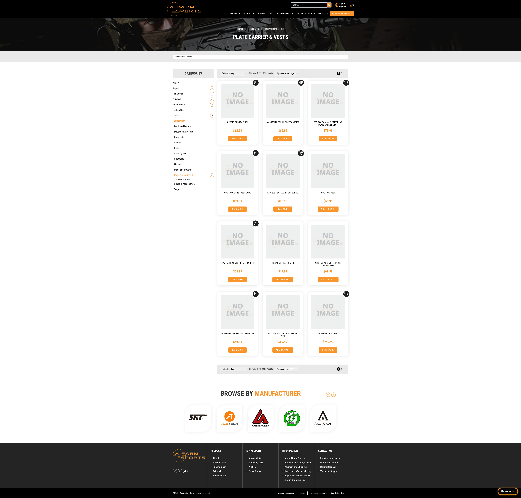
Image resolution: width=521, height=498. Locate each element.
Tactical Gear (253, 29)
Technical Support (329, 471)
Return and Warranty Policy (298, 471)
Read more (237, 138)
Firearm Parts (179, 104)
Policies (302, 493)
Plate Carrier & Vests (184, 175)
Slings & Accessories (184, 184)
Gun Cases (179, 159)
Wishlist (252, 467)
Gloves (177, 142)
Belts (176, 148)
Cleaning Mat (180, 153)
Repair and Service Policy (297, 475)
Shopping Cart (256, 462)
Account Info (255, 458)
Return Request (328, 467)
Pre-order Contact (329, 462)
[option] (198, 418)
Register (342, 6)
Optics (176, 115)
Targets (177, 189)
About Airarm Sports (295, 458)
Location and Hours (330, 458)
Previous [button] (328, 395)
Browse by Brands (342, 13)
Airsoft (176, 83)
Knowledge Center (338, 493)
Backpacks (179, 137)
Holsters (178, 164)
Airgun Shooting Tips (295, 480)
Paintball (177, 99)
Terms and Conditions (284, 493)
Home (240, 29)
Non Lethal (178, 93)
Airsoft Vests (183, 179)
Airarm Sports (186, 493)
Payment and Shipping (296, 467)
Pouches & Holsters (183, 131)
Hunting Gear (179, 110)
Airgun (176, 88)
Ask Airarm (510, 491)
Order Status (255, 471)
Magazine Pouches (183, 169)
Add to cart (328, 209)
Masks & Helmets (182, 126)
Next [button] (333, 395)
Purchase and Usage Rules (298, 462)
